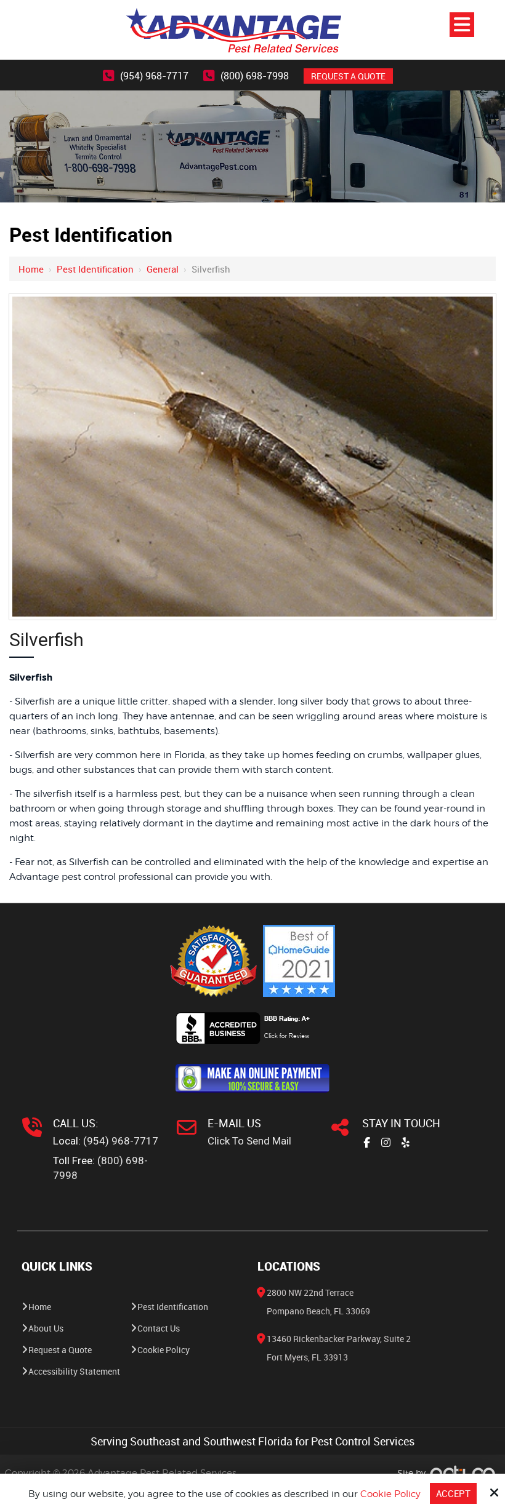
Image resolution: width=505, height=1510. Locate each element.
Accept (453, 1493)
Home (31, 269)
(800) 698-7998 (254, 75)
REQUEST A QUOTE (348, 76)
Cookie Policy (390, 1494)
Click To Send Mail (249, 1141)
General (163, 269)
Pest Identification (95, 269)
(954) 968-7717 (154, 75)
